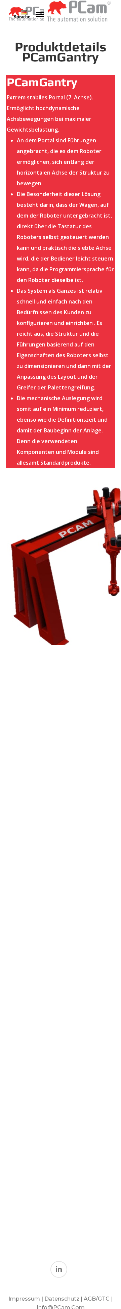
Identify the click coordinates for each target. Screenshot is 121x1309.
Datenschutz (62, 1299)
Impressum (24, 1299)
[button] (40, 14)
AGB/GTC (97, 1299)
